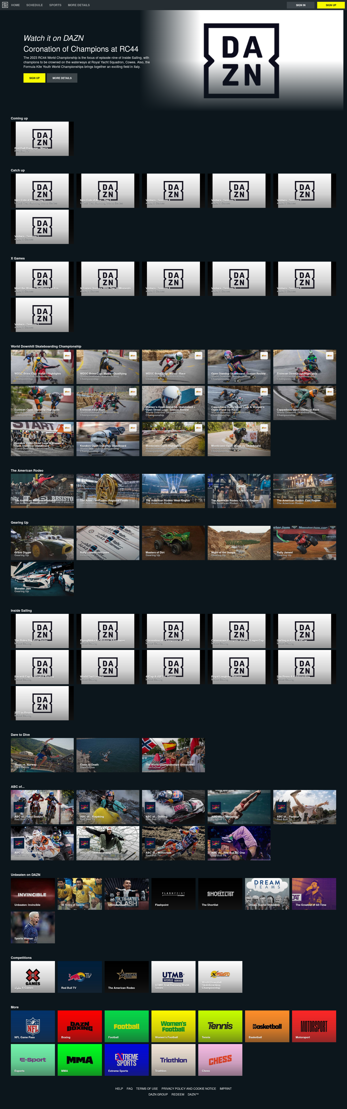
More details (79, 5)
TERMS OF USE (147, 1088)
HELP (119, 1088)
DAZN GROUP (158, 1094)
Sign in (300, 5)
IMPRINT (226, 1088)
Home (15, 5)
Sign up (331, 5)
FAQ (129, 1088)
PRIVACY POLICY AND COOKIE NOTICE (189, 1088)
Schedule (34, 5)
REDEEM (178, 1094)
